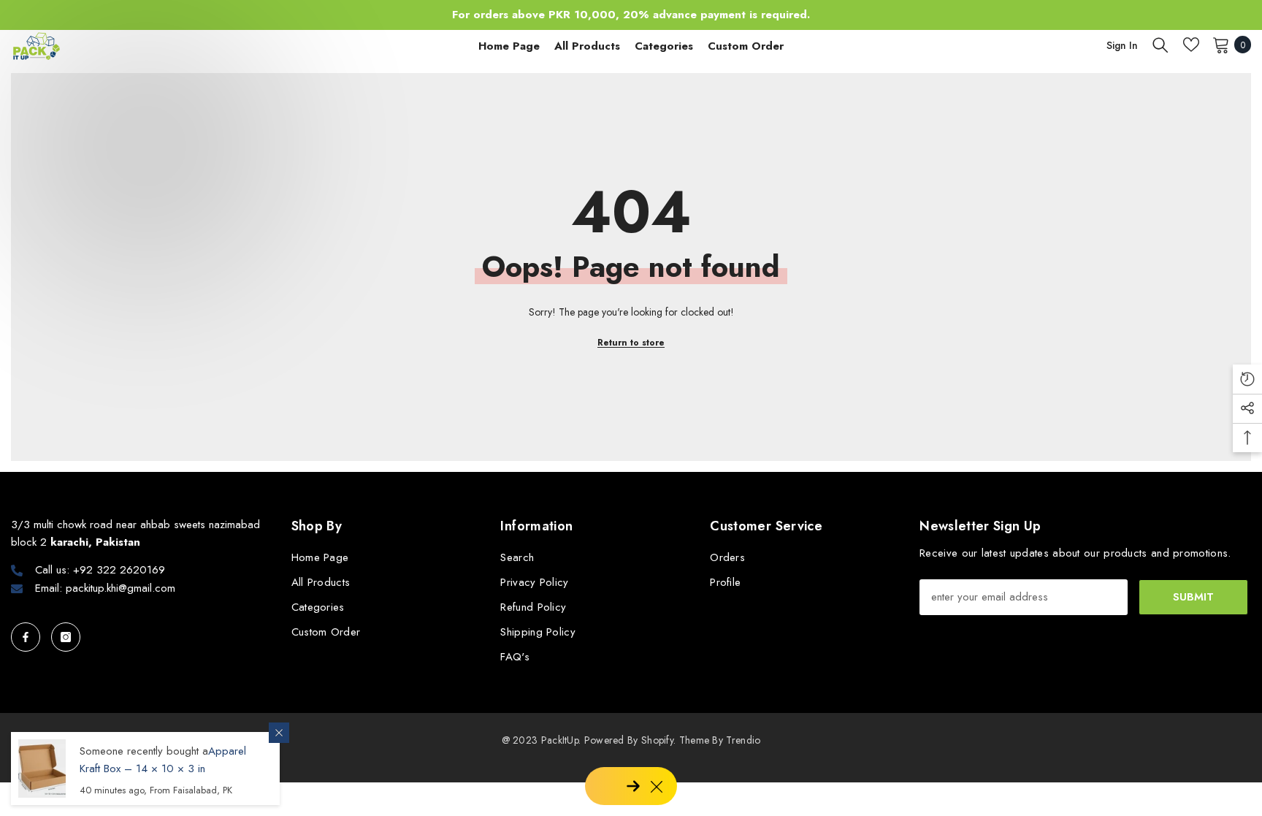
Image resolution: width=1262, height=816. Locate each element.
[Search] (1160, 44)
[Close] (279, 732)
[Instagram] (65, 637)
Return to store (631, 342)
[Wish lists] (1191, 45)
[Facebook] (25, 637)
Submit (1193, 597)
